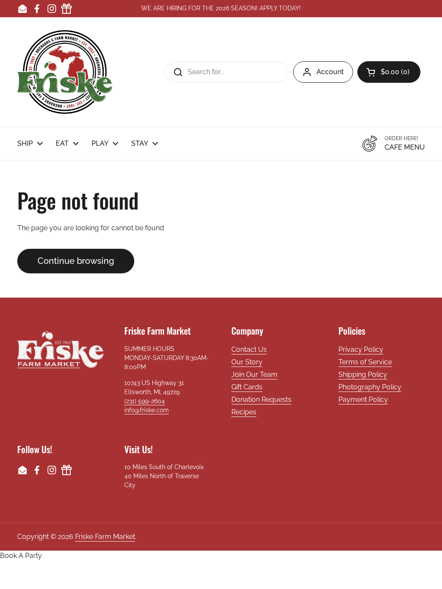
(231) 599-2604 (144, 401)
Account (330, 72)
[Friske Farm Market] (64, 72)
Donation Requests (261, 399)
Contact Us (249, 349)
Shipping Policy (362, 374)
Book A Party (21, 555)
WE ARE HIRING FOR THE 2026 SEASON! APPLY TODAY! (221, 8)
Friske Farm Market (105, 537)
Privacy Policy (360, 349)
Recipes (243, 412)
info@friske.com (146, 410)
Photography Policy (369, 387)
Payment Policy (363, 399)
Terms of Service (365, 362)
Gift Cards (246, 387)
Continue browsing (76, 261)
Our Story (246, 362)
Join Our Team (254, 374)
